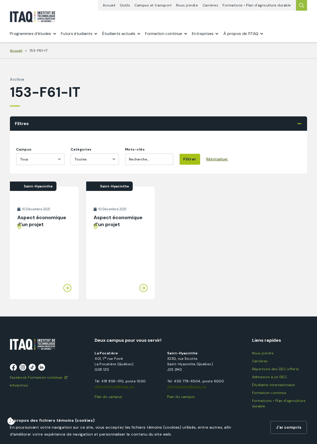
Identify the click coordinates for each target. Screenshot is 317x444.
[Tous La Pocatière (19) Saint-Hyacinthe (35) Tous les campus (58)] (40, 159)
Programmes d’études (30, 33)
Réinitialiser (217, 159)
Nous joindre (187, 5)
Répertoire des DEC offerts (275, 369)
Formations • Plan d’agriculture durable (257, 5)
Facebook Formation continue (36, 377)
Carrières (210, 5)
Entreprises (202, 33)
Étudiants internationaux (273, 385)
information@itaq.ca (114, 386)
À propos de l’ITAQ (240, 33)
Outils (125, 5)
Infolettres (19, 385)
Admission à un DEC (269, 377)
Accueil (109, 5)
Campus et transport (153, 5)
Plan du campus (108, 396)
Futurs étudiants (76, 33)
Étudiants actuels (118, 33)
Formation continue (269, 393)
